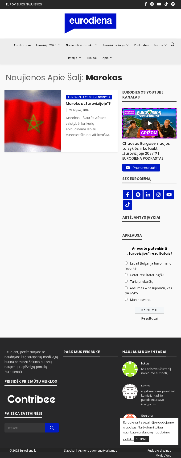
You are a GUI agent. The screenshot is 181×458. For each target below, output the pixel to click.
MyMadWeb (164, 456)
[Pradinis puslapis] (91, 23)
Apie (105, 58)
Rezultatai (149, 318)
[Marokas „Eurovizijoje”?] (32, 121)
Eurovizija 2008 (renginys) (89, 97)
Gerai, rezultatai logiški (147, 275)
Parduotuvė (22, 45)
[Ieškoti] (173, 45)
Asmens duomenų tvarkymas (97, 451)
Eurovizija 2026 (46, 45)
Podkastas (141, 45)
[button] (149, 150)
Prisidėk (92, 58)
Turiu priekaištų (141, 281)
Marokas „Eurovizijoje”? (88, 103)
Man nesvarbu (141, 299)
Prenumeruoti (144, 167)
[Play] (149, 123)
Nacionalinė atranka (79, 45)
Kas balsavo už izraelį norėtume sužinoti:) (156, 371)
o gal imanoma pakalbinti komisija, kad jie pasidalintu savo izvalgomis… (158, 397)
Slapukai (69, 451)
